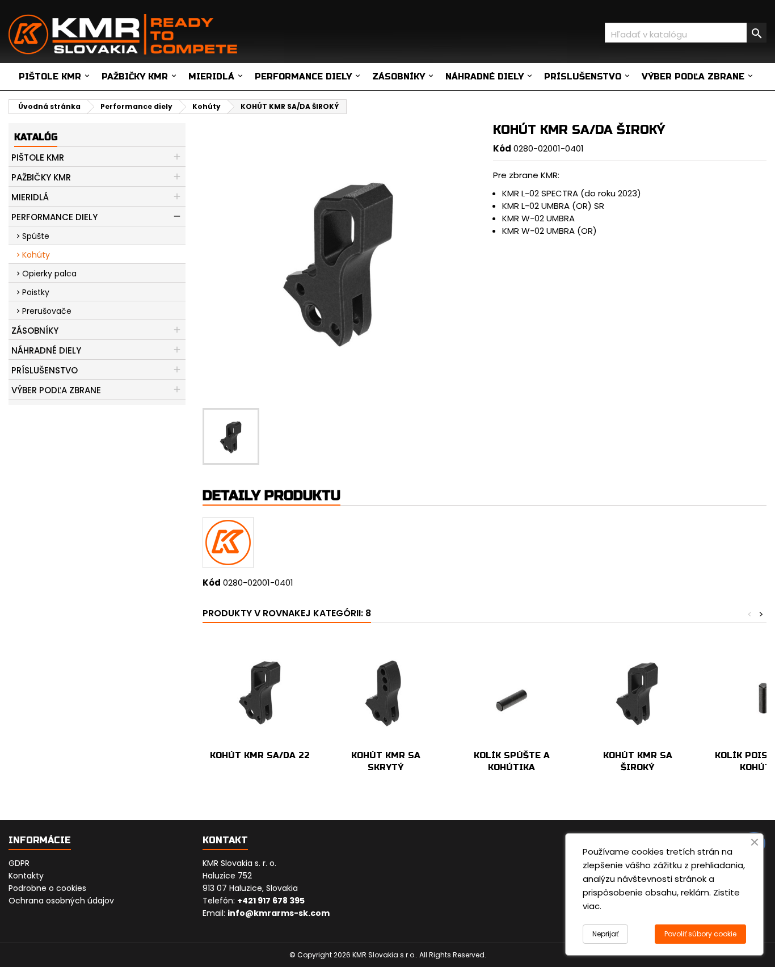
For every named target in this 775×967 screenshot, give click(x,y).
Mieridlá (211, 77)
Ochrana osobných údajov (61, 900)
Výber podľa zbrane (693, 77)
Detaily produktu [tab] (271, 495)
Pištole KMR (50, 77)
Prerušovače (46, 311)
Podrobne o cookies (47, 888)
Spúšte (35, 236)
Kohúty (36, 254)
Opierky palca (49, 273)
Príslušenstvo (582, 77)
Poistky (35, 292)
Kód (502, 148)
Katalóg (35, 137)
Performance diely (303, 77)
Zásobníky (398, 77)
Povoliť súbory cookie (700, 934)
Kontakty (26, 875)
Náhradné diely (484, 77)
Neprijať (605, 934)
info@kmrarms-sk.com (279, 913)
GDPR (19, 863)
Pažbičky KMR (135, 77)
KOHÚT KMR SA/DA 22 (260, 755)
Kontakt (225, 840)
